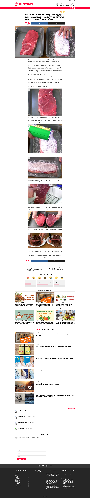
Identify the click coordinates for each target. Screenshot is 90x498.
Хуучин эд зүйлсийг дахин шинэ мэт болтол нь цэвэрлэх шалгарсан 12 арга (53, 346)
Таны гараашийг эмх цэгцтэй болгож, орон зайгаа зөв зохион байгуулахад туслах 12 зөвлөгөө (44, 305)
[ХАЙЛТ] (72, 8)
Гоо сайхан (22, 473)
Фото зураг (47, 8)
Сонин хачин (35, 8)
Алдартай (62, 5)
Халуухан (67, 5)
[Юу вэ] (64, 12)
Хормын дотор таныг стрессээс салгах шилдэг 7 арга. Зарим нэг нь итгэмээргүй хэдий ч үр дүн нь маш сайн (24, 323)
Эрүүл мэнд (22, 302)
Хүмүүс (22, 484)
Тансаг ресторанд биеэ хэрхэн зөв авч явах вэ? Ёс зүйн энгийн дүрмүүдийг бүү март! (65, 323)
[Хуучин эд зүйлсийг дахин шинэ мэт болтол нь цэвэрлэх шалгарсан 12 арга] (24, 349)
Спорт (22, 479)
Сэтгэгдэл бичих (71, 408)
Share (16, 28)
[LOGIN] (74, 8)
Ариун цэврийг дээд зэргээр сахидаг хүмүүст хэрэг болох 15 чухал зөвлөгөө (53, 370)
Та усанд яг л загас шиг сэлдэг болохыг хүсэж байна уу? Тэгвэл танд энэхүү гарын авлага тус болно (69, 488)
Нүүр (19, 8)
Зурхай (22, 476)
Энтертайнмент (29, 8)
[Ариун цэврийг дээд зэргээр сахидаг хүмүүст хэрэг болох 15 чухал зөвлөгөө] (24, 374)
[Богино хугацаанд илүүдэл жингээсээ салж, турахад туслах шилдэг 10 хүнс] (45, 315)
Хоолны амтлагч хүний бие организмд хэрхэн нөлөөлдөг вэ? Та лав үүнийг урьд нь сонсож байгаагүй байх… (24, 305)
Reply (18, 425)
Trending (72, 5)
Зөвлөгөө (23, 8)
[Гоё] (61, 12)
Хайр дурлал (53, 8)
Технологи (42, 8)
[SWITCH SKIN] (70, 8)
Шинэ (57, 5)
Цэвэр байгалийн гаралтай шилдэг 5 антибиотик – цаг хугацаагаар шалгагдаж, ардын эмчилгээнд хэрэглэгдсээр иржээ (68, 481)
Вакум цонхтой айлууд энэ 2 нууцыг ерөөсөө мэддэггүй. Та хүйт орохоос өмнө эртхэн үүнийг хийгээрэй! (69, 475)
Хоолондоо (22, 483)
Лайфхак (42, 302)
